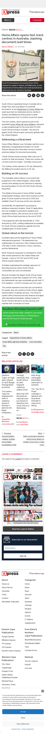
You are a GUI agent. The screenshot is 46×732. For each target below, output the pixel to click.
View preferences (23, 724)
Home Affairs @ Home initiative (22, 124)
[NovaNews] (16, 29)
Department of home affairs (21, 338)
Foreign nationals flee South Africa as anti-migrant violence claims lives (23, 382)
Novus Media (7, 47)
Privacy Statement (28, 729)
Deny (23, 718)
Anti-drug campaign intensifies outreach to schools (36, 380)
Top (4, 346)
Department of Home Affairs (28, 109)
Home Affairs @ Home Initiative (15, 342)
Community (37, 20)
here (9, 316)
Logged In (19, 459)
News (16, 332)
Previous (7, 433)
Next (40, 433)
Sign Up (23, 556)
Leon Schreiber (35, 342)
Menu (5, 20)
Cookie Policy (16, 729)
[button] (43, 691)
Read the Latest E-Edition (23, 529)
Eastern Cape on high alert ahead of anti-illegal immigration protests (8, 381)
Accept (23, 712)
